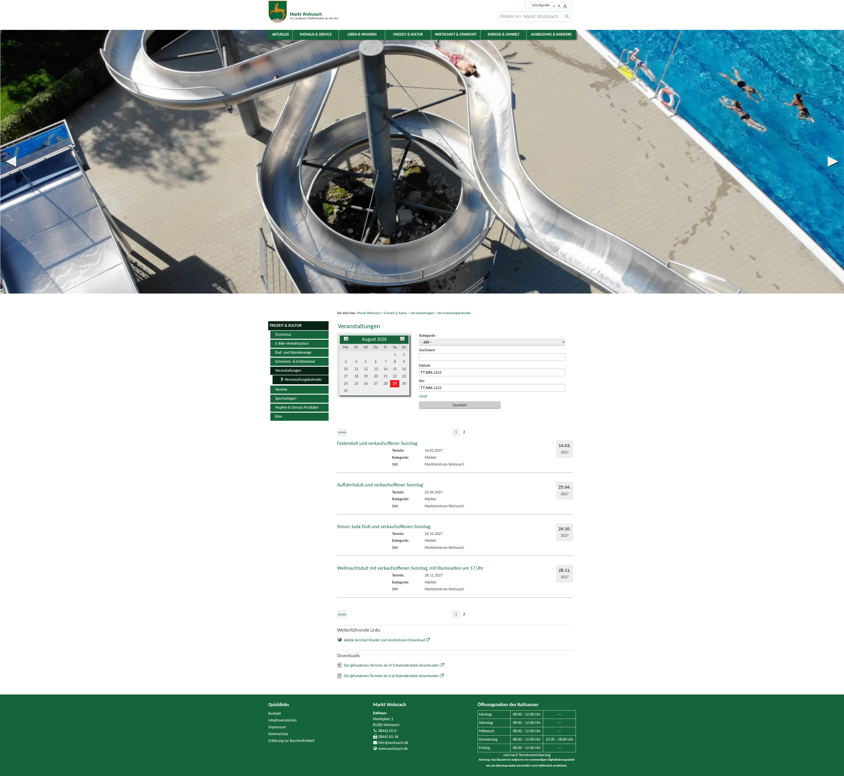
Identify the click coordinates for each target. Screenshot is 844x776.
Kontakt (274, 714)
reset (423, 396)
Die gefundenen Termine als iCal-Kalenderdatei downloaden (391, 676)
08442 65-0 (387, 731)
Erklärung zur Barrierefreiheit (291, 741)
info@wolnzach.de (393, 743)
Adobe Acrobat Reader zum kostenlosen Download (384, 640)
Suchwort (427, 350)
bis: (422, 381)
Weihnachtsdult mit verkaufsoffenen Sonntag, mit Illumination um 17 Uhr (410, 568)
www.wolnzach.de (393, 749)
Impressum (277, 727)
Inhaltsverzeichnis (282, 720)
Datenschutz (278, 734)
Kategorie (427, 336)
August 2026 (374, 339)
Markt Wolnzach (389, 705)
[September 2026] (402, 339)
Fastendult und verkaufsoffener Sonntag (377, 443)
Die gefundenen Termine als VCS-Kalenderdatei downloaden (391, 666)
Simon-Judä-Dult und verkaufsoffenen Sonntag (383, 527)
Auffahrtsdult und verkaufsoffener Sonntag (380, 485)
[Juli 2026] (346, 339)
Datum (424, 366)
